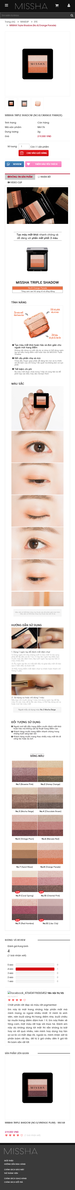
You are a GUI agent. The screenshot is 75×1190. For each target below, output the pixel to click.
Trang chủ (10, 21)
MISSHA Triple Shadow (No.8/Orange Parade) (32, 25)
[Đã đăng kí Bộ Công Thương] (37, 1150)
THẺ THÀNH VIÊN (11, 1173)
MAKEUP (24, 21)
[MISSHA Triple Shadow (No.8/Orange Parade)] (31, 6)
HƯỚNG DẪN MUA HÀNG (14, 1164)
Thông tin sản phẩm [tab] (21, 176)
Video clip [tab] (16, 182)
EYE (36, 21)
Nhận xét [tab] (45, 176)
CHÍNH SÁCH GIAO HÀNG (15, 1178)
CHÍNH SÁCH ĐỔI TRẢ (13, 1182)
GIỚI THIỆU (8, 1160)
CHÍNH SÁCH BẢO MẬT (14, 1169)
